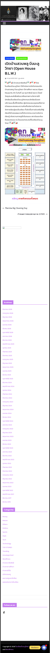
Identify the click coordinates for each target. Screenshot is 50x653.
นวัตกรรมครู (7, 574)
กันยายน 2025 (7, 351)
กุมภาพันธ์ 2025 (8, 378)
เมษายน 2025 (7, 371)
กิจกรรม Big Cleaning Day (16, 208)
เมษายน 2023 (7, 440)
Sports (5, 532)
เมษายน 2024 (7, 413)
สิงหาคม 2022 (7, 471)
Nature (5, 520)
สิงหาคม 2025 (7, 355)
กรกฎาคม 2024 (8, 402)
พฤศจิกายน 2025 (8, 344)
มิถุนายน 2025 (7, 363)
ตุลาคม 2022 (7, 463)
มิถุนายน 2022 (7, 479)
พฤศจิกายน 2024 (8, 386)
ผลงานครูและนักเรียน (22, 58)
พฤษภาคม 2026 (8, 321)
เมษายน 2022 (7, 486)
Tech (4, 540)
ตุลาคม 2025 (7, 348)
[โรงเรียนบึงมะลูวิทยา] (25, 7)
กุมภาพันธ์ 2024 (8, 421)
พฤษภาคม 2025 (8, 367)
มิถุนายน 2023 (7, 432)
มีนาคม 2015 (7, 502)
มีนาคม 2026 (7, 328)
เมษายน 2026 (7, 325)
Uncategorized (8, 555)
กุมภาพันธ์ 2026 (8, 332)
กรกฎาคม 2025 (8, 359)
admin (22, 78)
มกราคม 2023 (7, 452)
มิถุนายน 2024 (7, 405)
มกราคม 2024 (7, 425)
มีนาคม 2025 (7, 375)
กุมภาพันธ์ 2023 (8, 448)
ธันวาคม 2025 (7, 340)
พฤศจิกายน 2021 (8, 494)
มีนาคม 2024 (7, 417)
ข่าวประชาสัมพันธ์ (10, 58)
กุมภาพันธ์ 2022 (8, 490)
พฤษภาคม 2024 (8, 409)
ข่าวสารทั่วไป (7, 570)
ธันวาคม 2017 (7, 498)
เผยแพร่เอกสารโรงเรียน (10, 582)
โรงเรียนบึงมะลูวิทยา (22, 646)
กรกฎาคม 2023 (8, 429)
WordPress (6, 559)
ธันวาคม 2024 (7, 382)
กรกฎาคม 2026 (8, 313)
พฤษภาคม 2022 (8, 482)
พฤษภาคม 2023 (8, 436)
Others (5, 524)
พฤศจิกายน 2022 (8, 459)
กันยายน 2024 (7, 394)
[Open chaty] (44, 645)
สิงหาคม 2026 (7, 309)
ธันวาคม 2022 (7, 455)
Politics (5, 528)
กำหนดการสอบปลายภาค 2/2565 (31, 214)
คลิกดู (25, 198)
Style (4, 536)
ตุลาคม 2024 (7, 390)
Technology (7, 543)
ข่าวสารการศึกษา (8, 566)
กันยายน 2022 (7, 467)
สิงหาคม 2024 (7, 398)
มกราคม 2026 (7, 336)
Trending (6, 551)
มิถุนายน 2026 (7, 317)
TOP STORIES (7, 547)
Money (5, 516)
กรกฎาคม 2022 (8, 475)
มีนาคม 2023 (7, 444)
